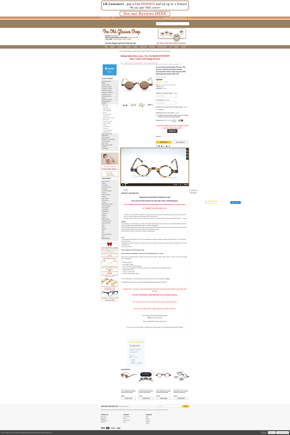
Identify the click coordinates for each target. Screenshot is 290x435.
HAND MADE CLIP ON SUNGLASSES (107, 134)
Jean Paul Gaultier (106, 187)
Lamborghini (105, 209)
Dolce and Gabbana (106, 234)
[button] (145, 5)
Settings (264, 432)
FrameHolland (105, 208)
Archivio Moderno (107, 110)
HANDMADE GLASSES (107, 99)
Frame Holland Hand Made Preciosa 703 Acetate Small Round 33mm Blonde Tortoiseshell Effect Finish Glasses (146, 391)
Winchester (105, 185)
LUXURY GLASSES (106, 141)
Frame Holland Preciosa (108, 117)
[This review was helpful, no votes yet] (137, 363)
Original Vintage (107, 123)
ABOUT (113, 47)
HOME (106, 47)
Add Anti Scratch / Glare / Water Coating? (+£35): (172, 107)
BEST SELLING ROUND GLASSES (107, 145)
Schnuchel (105, 128)
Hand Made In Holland (107, 204)
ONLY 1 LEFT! (105, 143)
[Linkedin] (167, 146)
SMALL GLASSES (106, 137)
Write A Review (235, 202)
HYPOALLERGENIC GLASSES (106, 102)
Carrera (104, 217)
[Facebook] (156, 146)
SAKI (103, 230)
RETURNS (120, 47)
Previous (121, 83)
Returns (125, 422)
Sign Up (182, 18)
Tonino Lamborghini (107, 130)
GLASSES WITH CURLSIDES (108, 139)
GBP (113, 18)
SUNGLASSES (105, 105)
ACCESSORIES (105, 148)
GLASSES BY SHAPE (106, 90)
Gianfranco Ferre (106, 223)
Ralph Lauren (105, 198)
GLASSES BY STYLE (106, 94)
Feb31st (104, 196)
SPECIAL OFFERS (106, 85)
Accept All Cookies (282, 432)
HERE (168, 278)
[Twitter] (164, 146)
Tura (103, 232)
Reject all (271, 432)
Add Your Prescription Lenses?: (166, 93)
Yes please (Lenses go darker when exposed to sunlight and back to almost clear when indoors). (173, 116)
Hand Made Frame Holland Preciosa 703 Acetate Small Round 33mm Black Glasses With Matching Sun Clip (181, 391)
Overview (125, 190)
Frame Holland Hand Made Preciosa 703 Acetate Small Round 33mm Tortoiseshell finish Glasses (163, 391)
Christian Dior (106, 116)
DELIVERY (152, 47)
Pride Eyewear (106, 126)
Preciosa (104, 192)
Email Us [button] (172, 131)
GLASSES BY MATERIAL (107, 92)
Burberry (104, 215)
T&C (171, 47)
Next (153, 83)
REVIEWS (128, 47)
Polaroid (105, 125)
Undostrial (104, 213)
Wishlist (125, 418)
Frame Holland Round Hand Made (150, 63)
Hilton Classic (106, 119)
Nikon (103, 226)
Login (176, 18)
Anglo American (107, 109)
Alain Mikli (105, 107)
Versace (104, 202)
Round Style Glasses (138, 63)
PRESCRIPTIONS (162, 47)
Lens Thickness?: (163, 100)
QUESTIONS (143, 47)
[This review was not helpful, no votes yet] (140, 363)
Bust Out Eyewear (107, 114)
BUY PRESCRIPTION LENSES (106, 97)
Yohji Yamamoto (106, 194)
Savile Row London (106, 221)
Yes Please (160, 109)
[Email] (159, 146)
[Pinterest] (169, 146)
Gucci (103, 225)
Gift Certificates (126, 416)
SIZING (135, 47)
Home (121, 63)
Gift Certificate (168, 18)
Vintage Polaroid (107, 132)
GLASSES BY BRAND (106, 87)
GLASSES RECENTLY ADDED (106, 82)
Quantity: (158, 136)
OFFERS (183, 47)
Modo (103, 236)
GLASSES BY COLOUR (107, 88)
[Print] (161, 146)
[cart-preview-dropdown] (187, 18)
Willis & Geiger (105, 219)
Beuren (104, 112)
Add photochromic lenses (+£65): (167, 113)
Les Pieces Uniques (107, 121)
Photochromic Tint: (163, 120)
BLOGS (176, 47)
